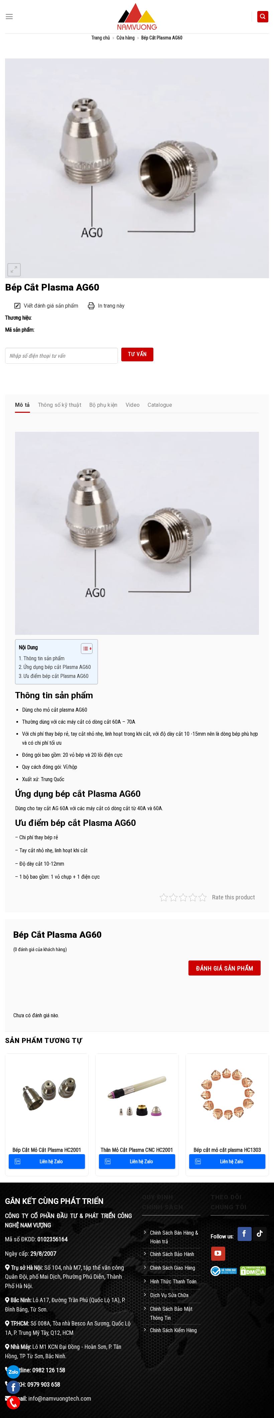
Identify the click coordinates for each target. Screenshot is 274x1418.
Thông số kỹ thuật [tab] (59, 405)
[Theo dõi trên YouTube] (218, 1254)
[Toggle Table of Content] (83, 648)
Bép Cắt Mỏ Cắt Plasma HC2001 (46, 1150)
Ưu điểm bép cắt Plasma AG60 (56, 676)
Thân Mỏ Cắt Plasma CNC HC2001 (137, 1150)
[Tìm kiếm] (262, 16)
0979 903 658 (43, 1384)
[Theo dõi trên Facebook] (245, 1234)
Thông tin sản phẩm (43, 658)
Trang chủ (101, 37)
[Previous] (5, 1117)
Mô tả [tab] (22, 405)
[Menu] (9, 16)
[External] (137, 168)
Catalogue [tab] (160, 405)
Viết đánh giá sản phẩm (51, 306)
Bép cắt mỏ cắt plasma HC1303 (227, 1150)
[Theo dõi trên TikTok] (260, 1234)
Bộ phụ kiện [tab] (103, 405)
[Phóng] (14, 270)
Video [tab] (133, 405)
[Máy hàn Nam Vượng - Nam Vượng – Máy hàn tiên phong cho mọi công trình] (137, 16)
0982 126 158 (48, 1370)
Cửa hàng (126, 37)
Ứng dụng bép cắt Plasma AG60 (57, 667)
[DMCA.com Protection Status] (253, 1270)
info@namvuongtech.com (59, 1398)
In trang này (111, 306)
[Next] (269, 1117)
